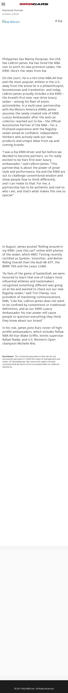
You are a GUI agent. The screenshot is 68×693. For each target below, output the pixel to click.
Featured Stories (12, 10)
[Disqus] (34, 415)
